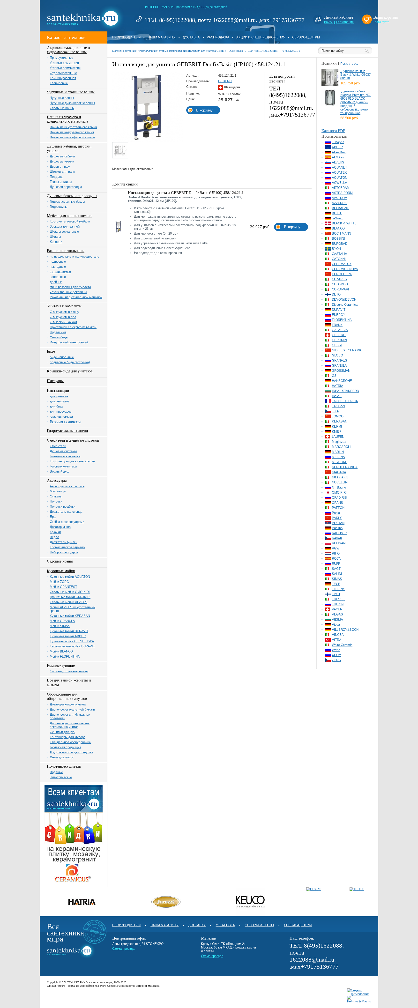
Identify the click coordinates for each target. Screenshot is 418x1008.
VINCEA (338, 635)
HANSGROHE (342, 381)
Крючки (55, 532)
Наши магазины (162, 37)
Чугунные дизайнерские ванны (72, 103)
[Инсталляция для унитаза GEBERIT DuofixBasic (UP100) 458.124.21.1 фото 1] (120, 150)
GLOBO (337, 355)
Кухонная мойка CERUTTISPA (72, 641)
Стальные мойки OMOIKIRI (70, 592)
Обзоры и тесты (259, 925)
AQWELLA (339, 183)
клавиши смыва (61, 416)
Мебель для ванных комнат (69, 216)
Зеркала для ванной (65, 226)
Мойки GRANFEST (63, 587)
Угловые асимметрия (65, 68)
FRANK (337, 325)
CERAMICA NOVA (345, 269)
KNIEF (336, 431)
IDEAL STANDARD (345, 391)
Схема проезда (123, 948)
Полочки (56, 501)
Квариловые (59, 83)
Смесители (58, 446)
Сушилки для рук (62, 732)
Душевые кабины (62, 156)
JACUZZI (338, 406)
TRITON (337, 604)
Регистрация (345, 22)
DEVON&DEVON (344, 299)
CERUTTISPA (342, 274)
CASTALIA (339, 254)
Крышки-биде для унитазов (70, 371)
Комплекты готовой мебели (70, 221)
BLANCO (338, 228)
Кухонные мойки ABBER (68, 636)
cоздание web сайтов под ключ (87, 985)
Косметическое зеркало (67, 547)
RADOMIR (339, 533)
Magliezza (339, 442)
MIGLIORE (339, 462)
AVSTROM (339, 198)
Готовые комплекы (63, 466)
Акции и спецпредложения (260, 37)
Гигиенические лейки (65, 456)
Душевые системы (63, 451)
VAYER (337, 609)
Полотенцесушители (64, 766)
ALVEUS (338, 162)
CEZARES (339, 279)
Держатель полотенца (66, 511)
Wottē (336, 650)
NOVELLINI (340, 482)
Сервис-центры (306, 37)
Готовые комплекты (65, 421)
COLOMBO (340, 284)
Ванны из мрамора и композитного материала (67, 119)
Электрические (61, 777)
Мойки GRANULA (62, 621)
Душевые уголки (62, 161)
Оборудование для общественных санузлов (67, 696)
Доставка (191, 37)
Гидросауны (58, 206)
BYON (336, 249)
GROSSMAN (341, 370)
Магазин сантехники (124, 50)
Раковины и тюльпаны (65, 251)
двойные (56, 282)
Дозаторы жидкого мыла (68, 704)
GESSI (337, 345)
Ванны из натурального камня (72, 132)
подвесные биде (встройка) (70, 362)
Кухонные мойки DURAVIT (69, 631)
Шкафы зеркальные (64, 231)
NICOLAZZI (340, 477)
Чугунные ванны (62, 98)
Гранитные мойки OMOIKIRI (70, 597)
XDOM (336, 655)
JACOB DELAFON (345, 401)
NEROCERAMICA (345, 467)
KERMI (337, 426)
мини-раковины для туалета (70, 287)
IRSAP (337, 396)
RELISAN (338, 543)
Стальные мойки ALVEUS (68, 602)
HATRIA (337, 386)
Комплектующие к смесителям (72, 461)
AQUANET (339, 167)
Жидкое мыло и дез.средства (71, 752)
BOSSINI (338, 238)
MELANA (338, 457)
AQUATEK (339, 172)
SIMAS (337, 579)
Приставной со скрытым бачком (73, 327)
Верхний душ (59, 471)
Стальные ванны (62, 108)
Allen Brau (339, 152)
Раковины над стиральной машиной (76, 297)
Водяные (56, 772)
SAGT (336, 569)
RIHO (336, 553)
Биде (51, 351)
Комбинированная (63, 78)
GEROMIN (339, 340)
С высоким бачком (63, 322)
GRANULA (339, 365)
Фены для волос (62, 757)
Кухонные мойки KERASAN (70, 616)
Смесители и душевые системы (73, 440)
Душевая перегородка (66, 187)
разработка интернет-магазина (140, 985)
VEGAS (337, 614)
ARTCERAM (341, 188)
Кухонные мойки (61, 571)
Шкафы (55, 236)
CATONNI (339, 259)
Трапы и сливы (61, 182)
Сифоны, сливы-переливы (69, 671)
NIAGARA (339, 472)
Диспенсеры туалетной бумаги (72, 709)
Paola (336, 513)
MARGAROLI (341, 447)
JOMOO (337, 416)
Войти (328, 22)
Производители (126, 37)
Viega (336, 624)
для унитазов (59, 401)
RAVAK (337, 538)
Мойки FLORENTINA (65, 656)
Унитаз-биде (58, 337)
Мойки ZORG (59, 582)
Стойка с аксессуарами (67, 522)
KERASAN (339, 421)
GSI (334, 376)
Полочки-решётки (62, 506)
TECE (336, 584)
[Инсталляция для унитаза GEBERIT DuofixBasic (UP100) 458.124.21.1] (147, 141)
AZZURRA (339, 203)
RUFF (336, 563)
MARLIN (338, 452)
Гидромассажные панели (67, 431)
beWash (337, 218)
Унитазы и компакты (64, 306)
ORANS (337, 502)
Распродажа (218, 37)
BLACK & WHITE (344, 223)
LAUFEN (338, 436)
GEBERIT (225, 81)
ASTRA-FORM (342, 193)
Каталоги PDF (333, 131)
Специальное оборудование (70, 742)
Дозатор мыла (60, 527)
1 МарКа (338, 142)
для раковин (59, 396)
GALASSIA (340, 330)
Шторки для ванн (62, 171)
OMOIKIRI (339, 492)
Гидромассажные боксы (67, 201)
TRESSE (338, 599)
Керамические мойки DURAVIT (72, 646)
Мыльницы (58, 491)
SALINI (337, 574)
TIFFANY (338, 589)
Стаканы (56, 496)
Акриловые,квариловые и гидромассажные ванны (68, 49)
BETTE (337, 213)
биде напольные (62, 357)
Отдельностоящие (63, 73)
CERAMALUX (341, 264)
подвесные (58, 261)
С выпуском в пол (63, 317)
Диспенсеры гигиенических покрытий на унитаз (70, 725)
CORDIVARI (340, 289)
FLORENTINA (342, 320)
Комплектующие (61, 665)
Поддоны (56, 176)
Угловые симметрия (64, 63)
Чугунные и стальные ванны (71, 92)
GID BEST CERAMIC (347, 350)
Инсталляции (58, 390)
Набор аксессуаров (64, 552)
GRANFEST (340, 360)
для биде (56, 406)
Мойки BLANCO (61, 651)
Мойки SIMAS (60, 626)
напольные (58, 277)
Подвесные (58, 332)
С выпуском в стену (64, 312)
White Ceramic (342, 645)
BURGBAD (339, 243)
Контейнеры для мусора (67, 737)
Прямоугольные (61, 57)
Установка (225, 925)
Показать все (349, 63)
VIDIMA (337, 619)
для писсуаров (61, 411)
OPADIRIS (339, 497)
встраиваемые (60, 272)
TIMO (336, 594)
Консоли (56, 242)
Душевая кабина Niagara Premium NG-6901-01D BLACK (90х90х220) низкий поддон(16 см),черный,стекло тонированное (355, 102)
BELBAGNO (340, 208)
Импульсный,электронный (69, 342)
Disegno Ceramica (345, 304)
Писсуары (55, 381)
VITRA (336, 640)
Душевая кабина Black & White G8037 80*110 (355, 74)
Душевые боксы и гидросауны (72, 196)
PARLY (337, 518)
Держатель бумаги (63, 542)
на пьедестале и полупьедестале (74, 256)
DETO (336, 294)
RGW (335, 548)
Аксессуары (57, 480)
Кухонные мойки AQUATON (70, 576)
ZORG (336, 660)
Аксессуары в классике (67, 486)
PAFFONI (338, 508)
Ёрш (53, 517)
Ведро (54, 537)
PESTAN (338, 523)
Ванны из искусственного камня (73, 127)
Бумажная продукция (65, 747)
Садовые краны (60, 561)
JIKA (335, 411)
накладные (58, 266)
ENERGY (338, 315)
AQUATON (339, 177)
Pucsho (337, 528)
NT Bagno (339, 487)
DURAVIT (338, 309)
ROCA (336, 558)
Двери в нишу (60, 166)
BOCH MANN (341, 233)
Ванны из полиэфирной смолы (72, 137)
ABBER (337, 147)
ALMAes (338, 157)
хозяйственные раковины (68, 292)
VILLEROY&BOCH (345, 629)
